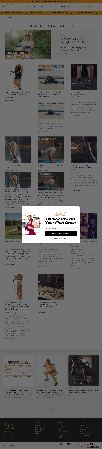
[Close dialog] (79, 206)
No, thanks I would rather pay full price (61, 238)
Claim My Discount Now (60, 234)
